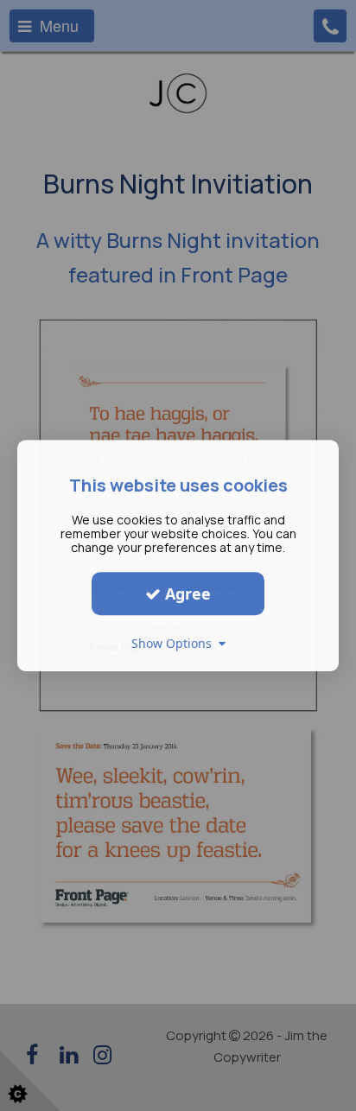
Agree (186, 593)
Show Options (175, 643)
